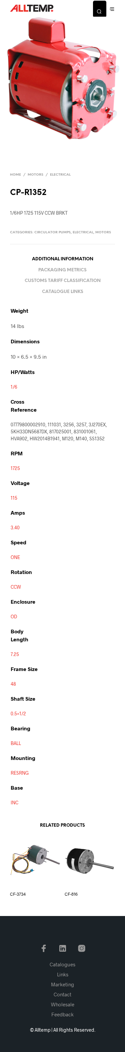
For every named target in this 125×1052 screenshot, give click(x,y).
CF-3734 (18, 894)
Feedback (62, 1014)
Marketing (62, 984)
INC (14, 802)
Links (62, 974)
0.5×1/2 (18, 713)
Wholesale (62, 1004)
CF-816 (71, 894)
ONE (15, 557)
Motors (35, 175)
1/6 (14, 387)
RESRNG (20, 773)
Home (15, 175)
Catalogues (62, 964)
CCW (16, 587)
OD (14, 616)
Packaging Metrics (62, 270)
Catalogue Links (62, 292)
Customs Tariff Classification (63, 281)
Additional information (62, 259)
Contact (62, 994)
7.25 (15, 654)
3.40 (15, 527)
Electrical (60, 175)
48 (13, 684)
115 (14, 498)
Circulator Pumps (52, 232)
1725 (15, 468)
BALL (16, 743)
